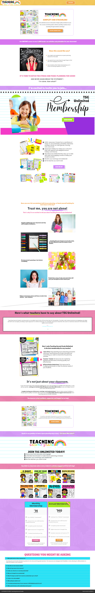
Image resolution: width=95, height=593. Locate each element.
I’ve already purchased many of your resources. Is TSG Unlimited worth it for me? (24, 583)
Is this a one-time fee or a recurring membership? (17, 570)
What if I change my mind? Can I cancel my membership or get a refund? (22, 575)
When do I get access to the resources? (15, 568)
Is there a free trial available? (13, 578)
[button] (5, 323)
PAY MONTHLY (35, 540)
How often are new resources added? (15, 565)
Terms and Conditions (88, 591)
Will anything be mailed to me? (13, 580)
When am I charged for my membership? (16, 573)
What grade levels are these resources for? (16, 558)
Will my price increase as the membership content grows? (19, 585)
